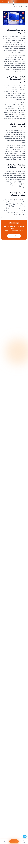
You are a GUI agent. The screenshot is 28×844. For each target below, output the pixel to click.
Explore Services (13, 235)
